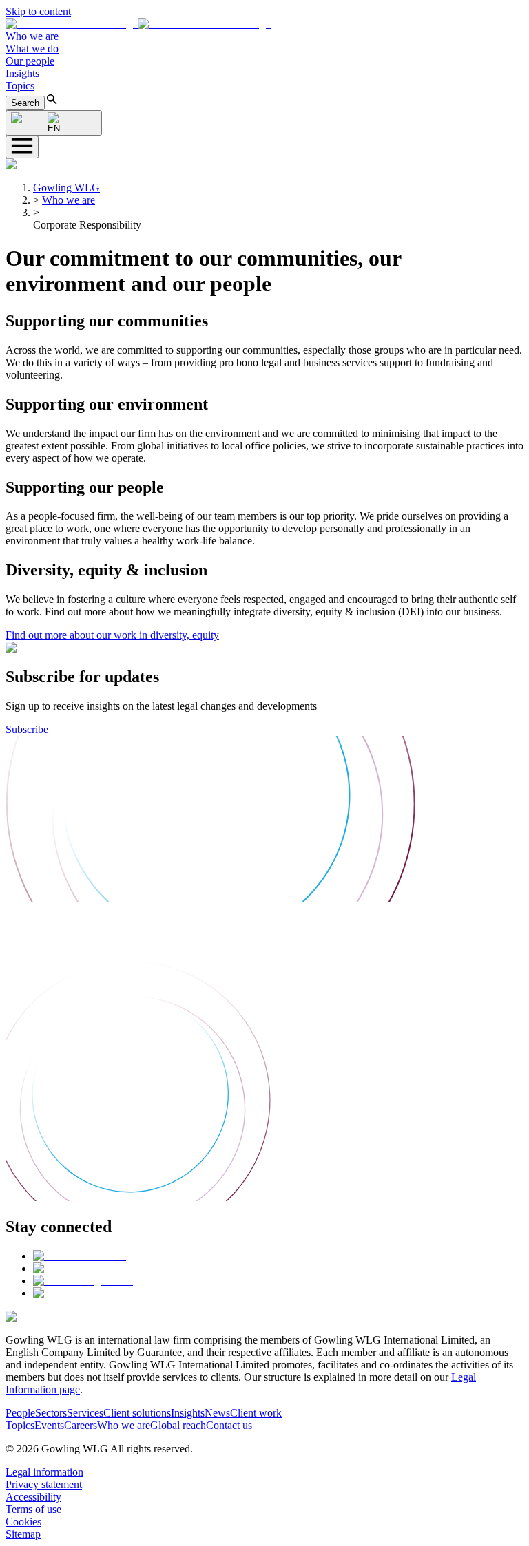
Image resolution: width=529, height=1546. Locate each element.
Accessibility (33, 1497)
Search (25, 103)
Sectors (51, 1413)
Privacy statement (44, 1484)
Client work (256, 1413)
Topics (20, 86)
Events (49, 1425)
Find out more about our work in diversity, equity (112, 635)
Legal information (44, 1472)
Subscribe (27, 729)
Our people (30, 61)
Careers (80, 1425)
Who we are (32, 36)
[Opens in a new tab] (79, 1256)
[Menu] (22, 147)
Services (85, 1413)
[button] (138, 24)
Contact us (229, 1425)
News (217, 1413)
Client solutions (137, 1413)
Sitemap (23, 1534)
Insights (22, 73)
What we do (32, 48)
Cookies (23, 1521)
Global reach (178, 1425)
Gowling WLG (66, 187)
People (20, 1413)
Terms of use (33, 1509)
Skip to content (38, 11)
